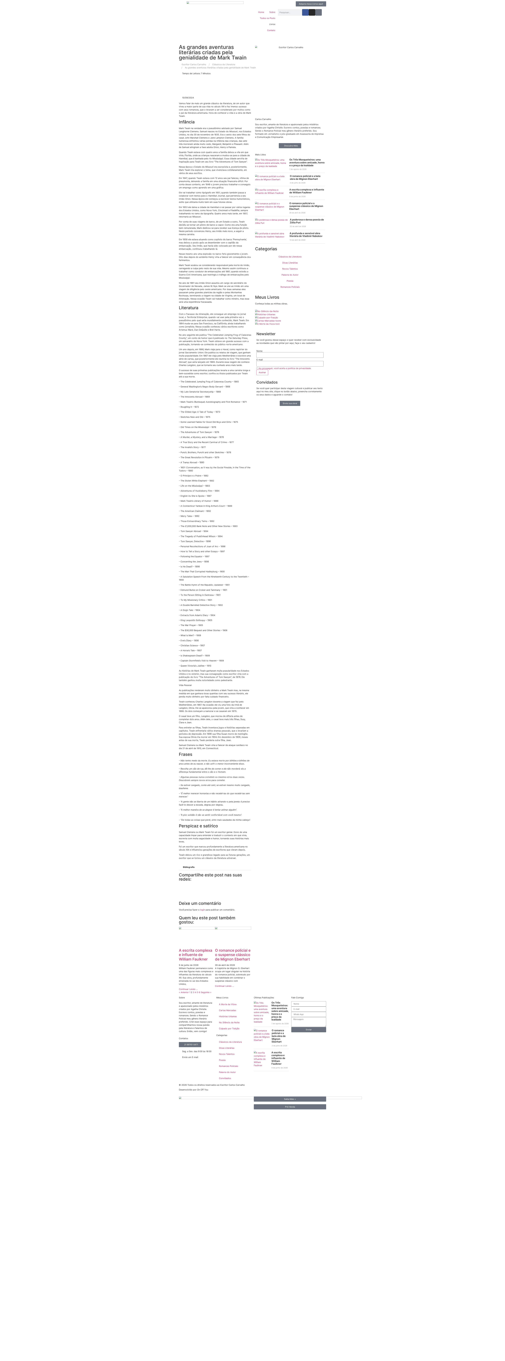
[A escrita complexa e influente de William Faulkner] (271, 193)
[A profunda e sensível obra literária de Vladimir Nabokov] (271, 236)
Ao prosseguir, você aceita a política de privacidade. (285, 368)
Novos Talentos (290, 268)
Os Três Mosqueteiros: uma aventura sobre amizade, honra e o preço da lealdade (306, 162)
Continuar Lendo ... (188, 989)
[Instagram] (312, 12)
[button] (215, 867)
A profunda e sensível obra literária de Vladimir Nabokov (306, 235)
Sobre (272, 12)
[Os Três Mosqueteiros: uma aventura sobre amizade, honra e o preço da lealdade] (271, 164)
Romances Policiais (290, 287)
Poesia (290, 281)
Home (261, 12)
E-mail (259, 360)
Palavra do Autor (290, 274)
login (202, 909)
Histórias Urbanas (228, 1016)
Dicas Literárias (290, 262)
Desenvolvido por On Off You (193, 1089)
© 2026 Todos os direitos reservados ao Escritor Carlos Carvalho (212, 1085)
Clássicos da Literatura (223, 64)
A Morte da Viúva (227, 1004)
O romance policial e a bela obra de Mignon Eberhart (305, 177)
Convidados (225, 1078)
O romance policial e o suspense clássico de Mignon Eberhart (233, 954)
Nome (259, 351)
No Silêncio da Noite (229, 1022)
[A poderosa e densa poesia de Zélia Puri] (271, 223)
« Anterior (184, 992)
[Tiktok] (318, 12)
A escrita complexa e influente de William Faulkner (195, 954)
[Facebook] (305, 12)
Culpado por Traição (229, 1028)
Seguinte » (206, 992)
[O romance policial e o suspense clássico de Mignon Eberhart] (271, 208)
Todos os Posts (267, 18)
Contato (271, 30)
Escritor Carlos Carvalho (194, 64)
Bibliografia (189, 867)
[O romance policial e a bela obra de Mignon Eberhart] (271, 179)
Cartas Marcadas (227, 1010)
